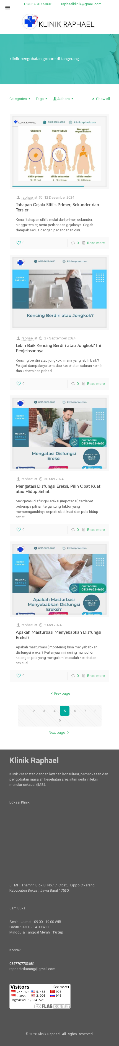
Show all (103, 99)
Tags (39, 99)
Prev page (62, 693)
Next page (57, 732)
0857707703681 (22, 963)
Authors (63, 99)
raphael (27, 197)
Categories (18, 99)
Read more (96, 243)
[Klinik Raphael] (59, 21)
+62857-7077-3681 (38, 4)
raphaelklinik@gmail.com (81, 4)
